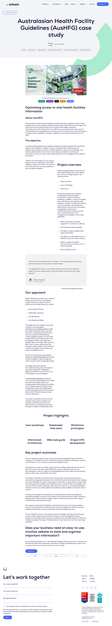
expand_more (49, 4)
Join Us (84, 581)
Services (84, 576)
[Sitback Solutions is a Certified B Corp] (92, 597)
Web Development (85, 50)
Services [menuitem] (45, 4)
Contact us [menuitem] (102, 4)
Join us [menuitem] (92, 4)
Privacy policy (85, 621)
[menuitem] (12, 5)
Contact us (30, 551)
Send (7, 617)
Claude (63, 101)
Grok (57, 101)
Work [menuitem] (66, 4)
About (84, 578)
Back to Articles (10, 12)
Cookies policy (95, 621)
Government (31, 50)
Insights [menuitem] (82, 4)
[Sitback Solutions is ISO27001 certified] (99, 597)
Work (91, 576)
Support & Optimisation (54, 50)
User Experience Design (70, 50)
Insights (92, 578)
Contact (92, 581)
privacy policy (42, 606)
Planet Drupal (41, 50)
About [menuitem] (73, 4)
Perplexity (49, 101)
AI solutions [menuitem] (56, 4)
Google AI (70, 101)
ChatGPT (41, 101)
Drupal (23, 50)
